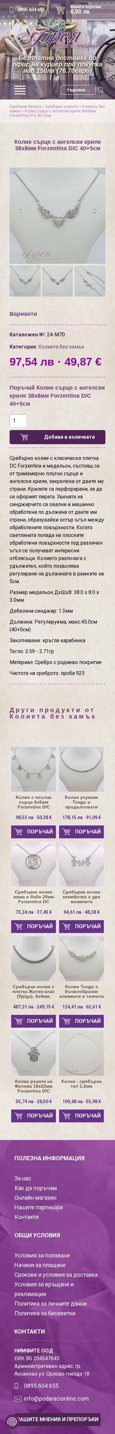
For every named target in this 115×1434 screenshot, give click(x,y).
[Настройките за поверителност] (12, 1421)
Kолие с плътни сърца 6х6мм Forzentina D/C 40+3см (33, 802)
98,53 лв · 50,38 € (34, 817)
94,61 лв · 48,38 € (82, 912)
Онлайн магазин (35, 1197)
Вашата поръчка (85, 9)
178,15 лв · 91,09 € (81, 817)
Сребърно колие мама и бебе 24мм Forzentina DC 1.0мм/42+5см (33, 897)
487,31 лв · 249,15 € (33, 1006)
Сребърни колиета (61, 106)
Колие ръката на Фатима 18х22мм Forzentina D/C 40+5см (33, 1086)
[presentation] (20, 212)
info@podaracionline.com (56, 1398)
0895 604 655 (31, 9)
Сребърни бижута (25, 106)
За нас (22, 1178)
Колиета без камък (61, 347)
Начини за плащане (40, 1265)
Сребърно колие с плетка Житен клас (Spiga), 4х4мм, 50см (33, 991)
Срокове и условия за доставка (56, 1274)
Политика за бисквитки (44, 1313)
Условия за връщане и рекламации (44, 1289)
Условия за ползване (42, 1255)
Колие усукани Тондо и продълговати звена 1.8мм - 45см (82, 802)
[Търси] (100, 90)
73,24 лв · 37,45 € (34, 912)
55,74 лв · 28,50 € (34, 1101)
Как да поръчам (35, 1188)
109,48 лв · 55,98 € (81, 1101)
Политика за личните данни (50, 1303)
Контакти (26, 1217)
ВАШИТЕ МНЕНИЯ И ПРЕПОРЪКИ (57, 1419)
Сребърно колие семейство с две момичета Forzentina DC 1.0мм (81, 897)
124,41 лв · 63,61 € (81, 1006)
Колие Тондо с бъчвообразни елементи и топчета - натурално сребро (81, 991)
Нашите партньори (38, 1207)
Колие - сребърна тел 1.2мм (81, 1084)
